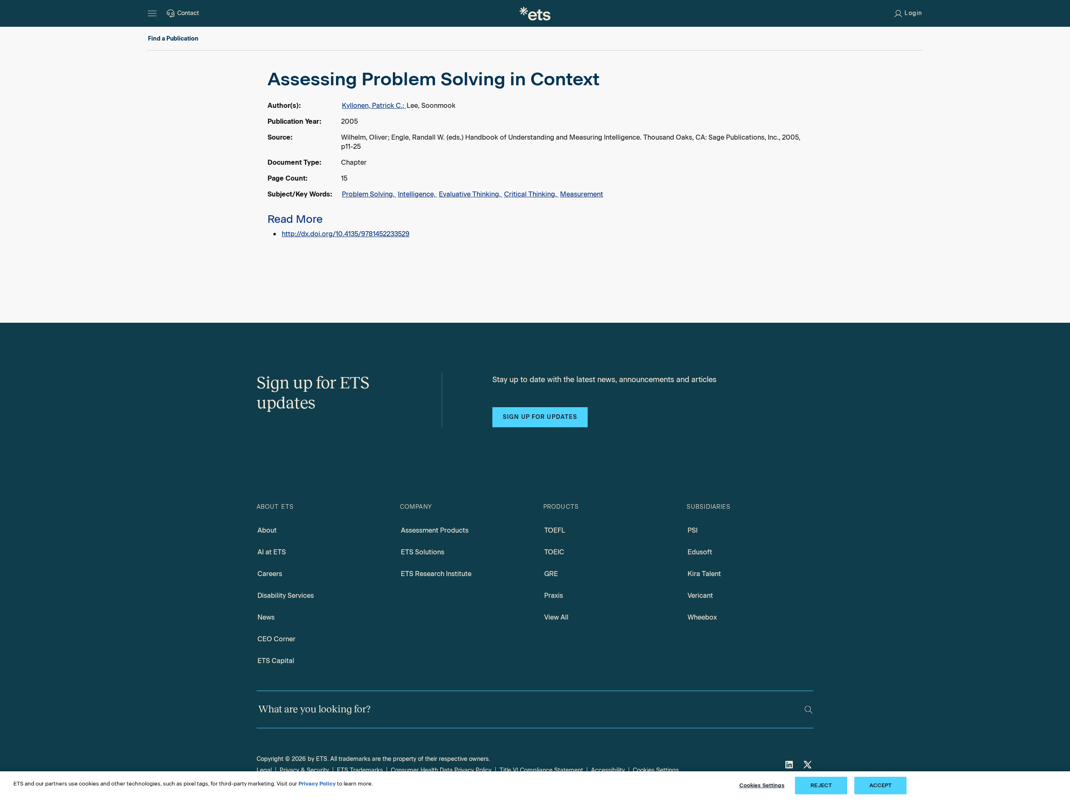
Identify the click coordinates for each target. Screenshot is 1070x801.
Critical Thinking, (531, 194)
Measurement (581, 194)
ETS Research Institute (436, 574)
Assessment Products (435, 530)
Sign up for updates (540, 417)
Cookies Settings (656, 770)
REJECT (821, 785)
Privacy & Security (304, 770)
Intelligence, (417, 194)
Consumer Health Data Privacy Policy (441, 770)
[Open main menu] (152, 13)
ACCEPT (880, 785)
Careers (269, 574)
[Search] (808, 709)
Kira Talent (704, 574)
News (266, 617)
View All (556, 617)
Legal (264, 770)
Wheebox (702, 617)
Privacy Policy (317, 784)
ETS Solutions (422, 552)
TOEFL (554, 530)
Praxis (553, 595)
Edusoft (700, 552)
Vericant (700, 595)
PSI (693, 530)
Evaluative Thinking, (470, 194)
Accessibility (608, 770)
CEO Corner (276, 639)
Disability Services (285, 595)
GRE (551, 574)
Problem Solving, (369, 194)
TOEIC (554, 552)
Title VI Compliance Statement (541, 770)
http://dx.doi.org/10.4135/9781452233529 (346, 234)
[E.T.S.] (535, 13)
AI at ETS (271, 552)
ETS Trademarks (360, 770)
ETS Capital (275, 661)
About (267, 530)
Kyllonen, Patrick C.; (374, 106)
